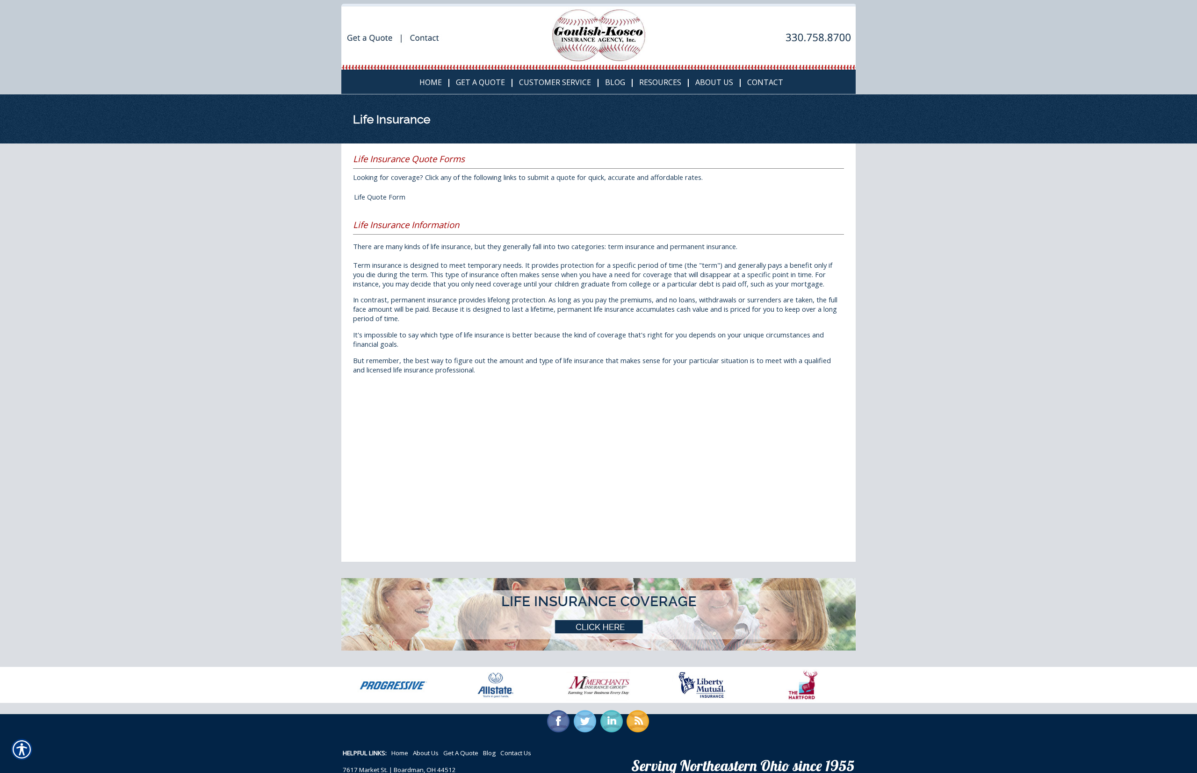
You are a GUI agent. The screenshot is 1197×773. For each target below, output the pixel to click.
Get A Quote (460, 753)
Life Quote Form (379, 196)
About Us (426, 753)
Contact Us (515, 753)
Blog (489, 753)
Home (399, 753)
